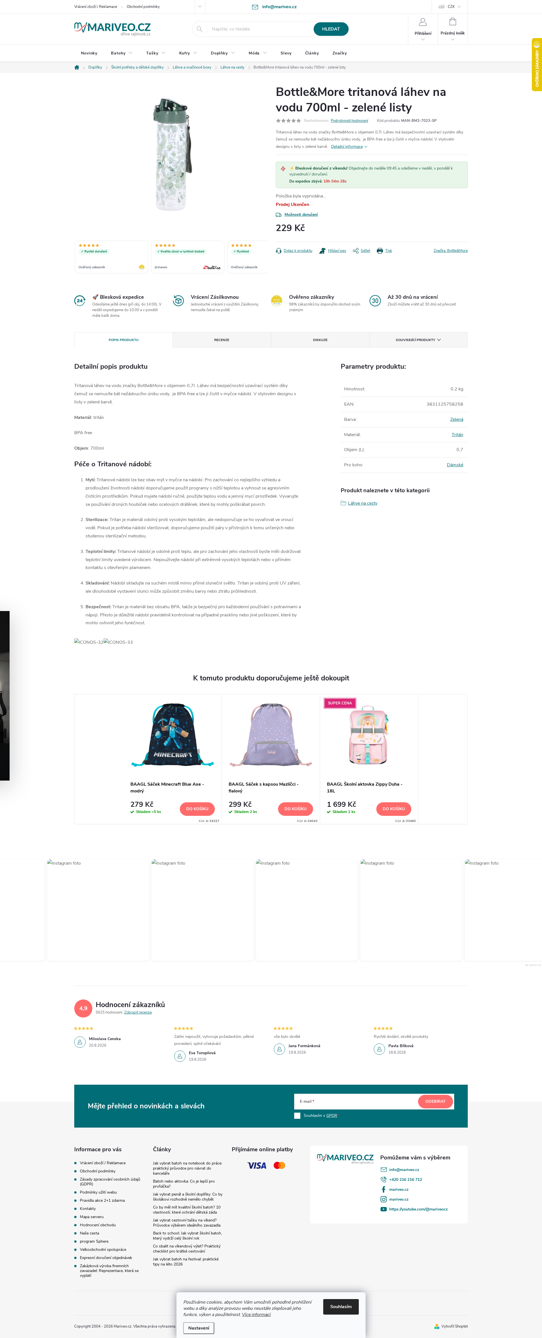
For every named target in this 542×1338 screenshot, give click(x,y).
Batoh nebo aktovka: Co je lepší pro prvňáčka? (184, 1184)
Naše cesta (89, 1233)
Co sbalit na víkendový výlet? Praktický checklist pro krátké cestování (186, 1248)
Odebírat (435, 1101)
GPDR (331, 1115)
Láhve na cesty (362, 503)
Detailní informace (347, 146)
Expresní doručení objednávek (106, 1257)
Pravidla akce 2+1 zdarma (102, 1200)
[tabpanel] (173, 759)
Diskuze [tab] (320, 340)
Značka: (451, 250)
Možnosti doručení (301, 214)
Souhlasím (341, 1307)
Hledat (331, 29)
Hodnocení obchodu (98, 1225)
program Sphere (94, 1241)
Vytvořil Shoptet (455, 1326)
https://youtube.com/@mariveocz (418, 1209)
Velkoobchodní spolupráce (103, 1249)
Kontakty (88, 1208)
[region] (170, 257)
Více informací (256, 1314)
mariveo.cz (398, 1189)
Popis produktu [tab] (124, 340)
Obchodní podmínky (143, 6)
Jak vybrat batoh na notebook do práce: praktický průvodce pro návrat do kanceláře (187, 1168)
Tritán (457, 435)
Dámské (455, 465)
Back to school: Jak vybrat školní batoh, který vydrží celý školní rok (187, 1236)
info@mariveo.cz (404, 1169)
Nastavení (198, 1328)
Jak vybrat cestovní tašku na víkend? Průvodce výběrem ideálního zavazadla (186, 1223)
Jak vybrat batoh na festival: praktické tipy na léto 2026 (185, 1261)
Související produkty (415, 340)
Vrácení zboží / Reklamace (95, 6)
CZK (451, 6)
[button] (88, 910)
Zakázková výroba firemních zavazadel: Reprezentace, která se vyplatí (109, 1270)
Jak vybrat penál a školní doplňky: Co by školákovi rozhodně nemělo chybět (187, 1197)
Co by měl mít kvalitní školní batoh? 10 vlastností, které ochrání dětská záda (186, 1210)
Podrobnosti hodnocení (349, 120)
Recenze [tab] (221, 340)
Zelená (456, 419)
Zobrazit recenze (138, 1012)
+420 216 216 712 (405, 1179)
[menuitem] (89, 53)
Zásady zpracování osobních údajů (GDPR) (110, 1182)
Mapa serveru (92, 1217)
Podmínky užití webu (98, 1192)
